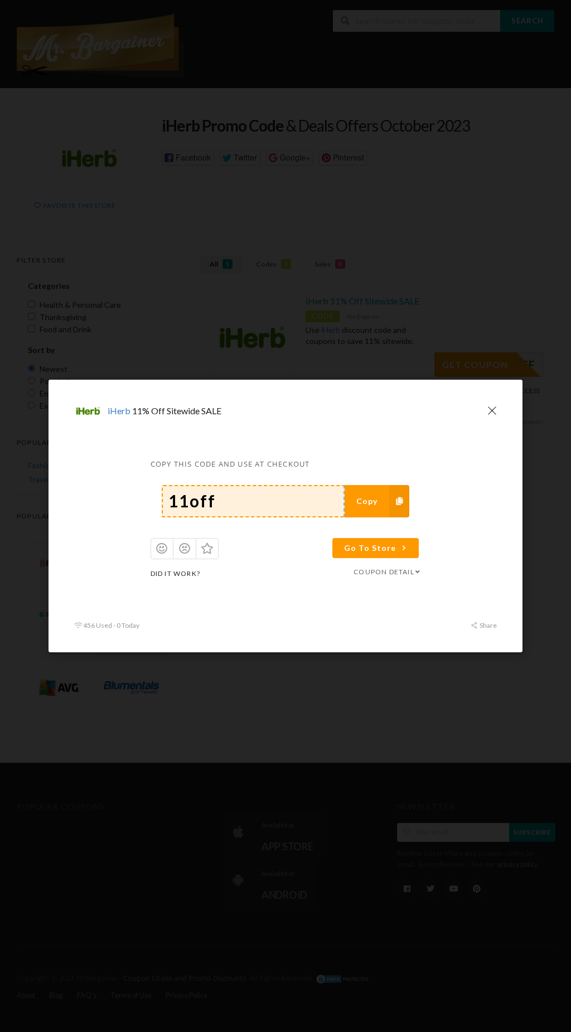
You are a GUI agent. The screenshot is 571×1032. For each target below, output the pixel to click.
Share (487, 625)
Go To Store (370, 548)
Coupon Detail (384, 572)
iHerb (119, 410)
